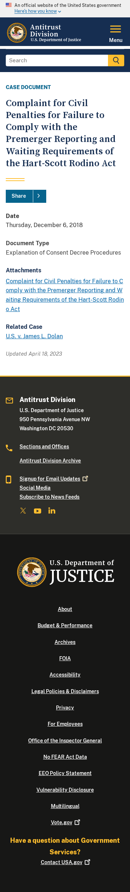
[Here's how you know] (65, 8)
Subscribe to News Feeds (49, 497)
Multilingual (65, 806)
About (65, 609)
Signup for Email (50, 479)
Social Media (35, 488)
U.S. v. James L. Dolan (34, 336)
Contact (61, 862)
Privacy (65, 708)
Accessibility (65, 675)
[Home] (45, 42)
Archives (65, 642)
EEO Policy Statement (65, 773)
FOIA (65, 658)
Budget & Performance (65, 625)
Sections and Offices (44, 446)
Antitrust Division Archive (50, 461)
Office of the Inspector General (65, 741)
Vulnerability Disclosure (65, 790)
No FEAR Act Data (65, 757)
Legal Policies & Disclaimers (65, 691)
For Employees (65, 724)
